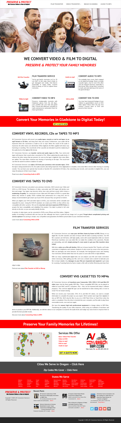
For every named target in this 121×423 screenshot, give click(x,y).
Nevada (64, 383)
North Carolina (75, 383)
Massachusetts (57, 380)
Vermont (91, 386)
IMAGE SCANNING (91, 4)
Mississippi (56, 384)
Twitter (92, 408)
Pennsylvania (83, 383)
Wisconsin (100, 384)
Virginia (100, 380)
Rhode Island (83, 384)
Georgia (29, 386)
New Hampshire (66, 384)
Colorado (29, 380)
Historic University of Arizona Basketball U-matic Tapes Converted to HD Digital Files (48, 406)
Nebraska (65, 381)
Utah (90, 384)
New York (74, 381)
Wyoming (100, 386)
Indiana (37, 384)
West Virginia (101, 383)
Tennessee (91, 381)
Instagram (109, 408)
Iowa (37, 386)
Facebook (96, 408)
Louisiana (47, 383)
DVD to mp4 (63, 343)
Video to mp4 (63, 341)
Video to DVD (63, 339)
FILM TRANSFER (57, 4)
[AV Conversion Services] (19, 3)
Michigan (56, 381)
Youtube (104, 408)
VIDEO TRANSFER (73, 4)
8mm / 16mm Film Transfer (67, 336)
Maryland (47, 386)
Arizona (20, 383)
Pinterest (100, 408)
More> (51, 400)
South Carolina (83, 386)
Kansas (46, 380)
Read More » (101, 402)
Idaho (37, 381)
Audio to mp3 (63, 346)
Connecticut (30, 381)
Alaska (19, 381)
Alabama (20, 380)
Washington (101, 381)
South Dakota (92, 380)
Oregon (82, 381)
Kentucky (47, 381)
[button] (45, 338)
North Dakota (75, 384)
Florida (28, 384)
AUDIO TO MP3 (106, 4)
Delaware (29, 383)
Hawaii (37, 380)
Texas (90, 383)
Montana (65, 380)
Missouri (56, 386)
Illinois (37, 383)
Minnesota (56, 383)
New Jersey (65, 386)
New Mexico (74, 380)
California (20, 386)
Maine (46, 384)
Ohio (73, 386)
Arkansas (20, 384)
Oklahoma (82, 380)
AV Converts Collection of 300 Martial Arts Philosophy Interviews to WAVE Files (49, 395)
